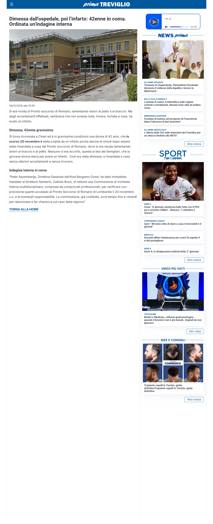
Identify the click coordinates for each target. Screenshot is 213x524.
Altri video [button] (195, 331)
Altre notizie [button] (194, 143)
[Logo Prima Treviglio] (106, 4)
